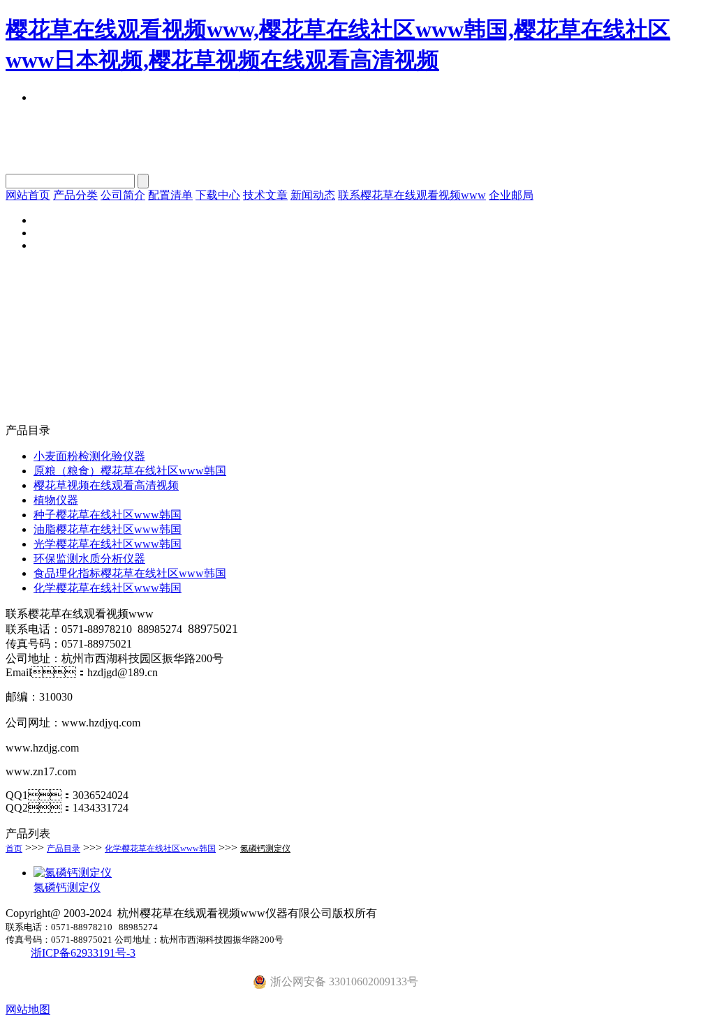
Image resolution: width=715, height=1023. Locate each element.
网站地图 (28, 1009)
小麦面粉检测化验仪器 (89, 456)
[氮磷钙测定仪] (73, 873)
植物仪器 (56, 500)
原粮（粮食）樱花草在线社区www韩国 (130, 471)
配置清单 (170, 195)
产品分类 (75, 195)
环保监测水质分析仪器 (89, 559)
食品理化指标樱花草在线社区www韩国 (130, 573)
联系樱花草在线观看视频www (412, 195)
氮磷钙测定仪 (265, 848)
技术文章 (265, 195)
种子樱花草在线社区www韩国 (108, 515)
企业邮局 (511, 195)
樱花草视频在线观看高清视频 (106, 485)
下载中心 (218, 195)
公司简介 (123, 195)
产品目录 (63, 848)
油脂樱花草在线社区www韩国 (108, 529)
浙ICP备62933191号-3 (83, 953)
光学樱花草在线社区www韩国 (108, 544)
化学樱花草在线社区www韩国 (108, 588)
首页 (14, 848)
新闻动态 (312, 195)
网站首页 (28, 195)
